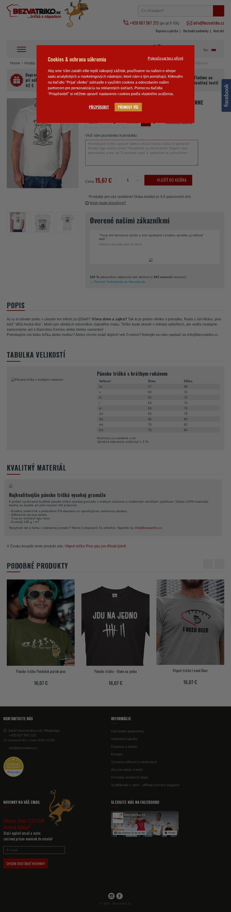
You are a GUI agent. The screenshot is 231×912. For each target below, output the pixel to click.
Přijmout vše (128, 107)
